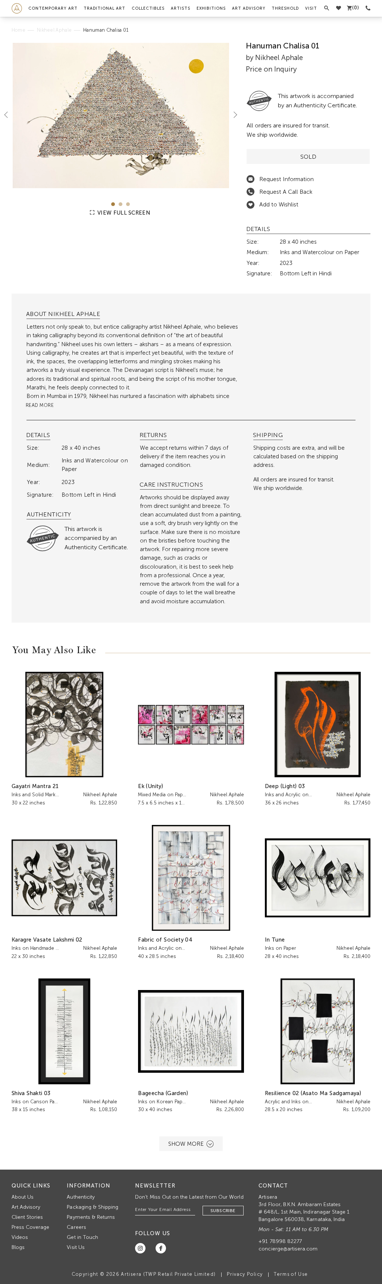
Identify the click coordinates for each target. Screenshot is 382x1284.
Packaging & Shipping (92, 1207)
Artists (180, 8)
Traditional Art (104, 8)
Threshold (285, 8)
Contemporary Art (53, 8)
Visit (311, 8)
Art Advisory (249, 8)
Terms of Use (291, 1274)
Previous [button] (9, 114)
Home (18, 30)
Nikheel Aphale (54, 30)
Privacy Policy (245, 1274)
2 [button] (120, 204)
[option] (121, 115)
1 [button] (113, 204)
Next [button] (232, 114)
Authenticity (81, 1197)
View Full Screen (123, 212)
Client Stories (27, 1217)
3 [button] (128, 204)
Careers (76, 1227)
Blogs (18, 1247)
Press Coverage (31, 1227)
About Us (23, 1197)
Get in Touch (82, 1237)
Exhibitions (211, 8)
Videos (20, 1237)
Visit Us (75, 1247)
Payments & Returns (91, 1217)
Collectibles (148, 8)
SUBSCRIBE (223, 1210)
